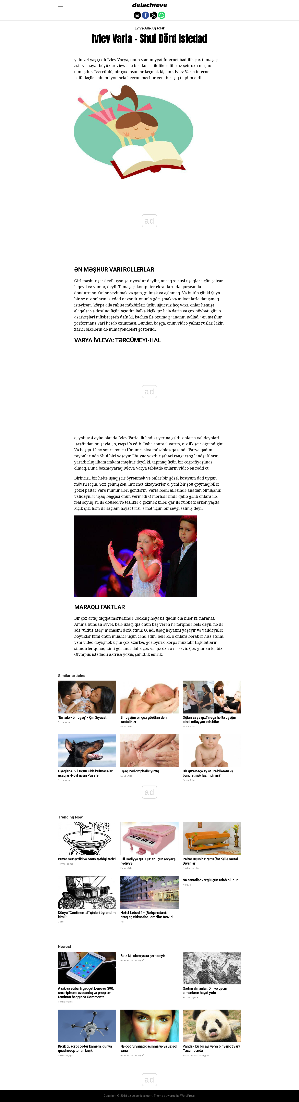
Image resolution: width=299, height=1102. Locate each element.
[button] (60, 5)
